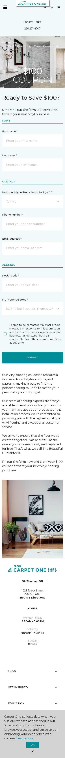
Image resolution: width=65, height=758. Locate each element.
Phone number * (12, 214)
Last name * (9, 155)
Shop (12, 671)
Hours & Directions (32, 597)
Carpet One (9, 42)
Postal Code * (10, 275)
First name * (10, 131)
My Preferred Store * (15, 299)
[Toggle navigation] (5, 7)
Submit (32, 357)
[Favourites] (51, 7)
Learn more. (25, 738)
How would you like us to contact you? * (27, 192)
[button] (45, 7)
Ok (32, 744)
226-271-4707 (32, 28)
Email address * (11, 238)
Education (16, 703)
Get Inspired (18, 687)
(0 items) (58, 7)
